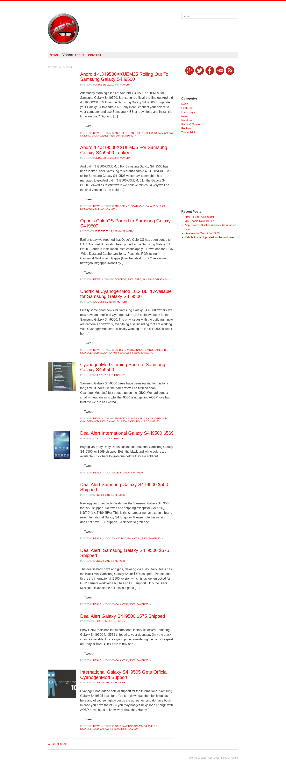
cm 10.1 (152, 726)
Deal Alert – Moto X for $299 (202, 233)
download (137, 206)
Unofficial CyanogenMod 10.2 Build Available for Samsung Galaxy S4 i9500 (126, 294)
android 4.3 (122, 133)
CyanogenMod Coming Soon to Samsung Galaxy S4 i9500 (122, 367)
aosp (134, 418)
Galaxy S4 (152, 206)
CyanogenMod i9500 (92, 421)
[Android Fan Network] (111, 28)
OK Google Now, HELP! (199, 220)
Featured (187, 107)
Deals (97, 472)
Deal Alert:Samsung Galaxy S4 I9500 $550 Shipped (124, 487)
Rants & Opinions (192, 124)
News (54, 55)
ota (118, 135)
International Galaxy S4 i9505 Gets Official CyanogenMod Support (124, 674)
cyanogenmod (134, 350)
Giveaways (188, 112)
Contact (94, 55)
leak (101, 209)
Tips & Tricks (189, 132)
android (120, 538)
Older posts (57, 744)
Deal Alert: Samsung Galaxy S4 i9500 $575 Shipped (124, 553)
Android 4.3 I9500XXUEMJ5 (147, 133)
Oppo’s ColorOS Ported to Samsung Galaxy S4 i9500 (125, 223)
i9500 (87, 135)
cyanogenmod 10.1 (156, 350)
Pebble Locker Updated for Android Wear (210, 237)
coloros (120, 279)
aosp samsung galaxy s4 (131, 726)
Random (186, 120)
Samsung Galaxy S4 (155, 279)
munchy (125, 84)
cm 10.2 (119, 350)
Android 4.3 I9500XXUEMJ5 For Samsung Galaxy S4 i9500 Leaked (123, 150)
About (79, 55)
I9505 (124, 729)
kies (112, 135)
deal (118, 472)
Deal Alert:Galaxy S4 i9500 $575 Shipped (122, 616)
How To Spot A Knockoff (199, 216)
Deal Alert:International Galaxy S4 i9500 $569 (127, 433)
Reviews (186, 128)
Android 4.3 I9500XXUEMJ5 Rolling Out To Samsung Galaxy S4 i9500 (124, 76)
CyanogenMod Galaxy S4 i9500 (99, 353)
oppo (138, 279)
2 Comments (152, 421)
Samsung (127, 135)
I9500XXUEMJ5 (99, 135)
